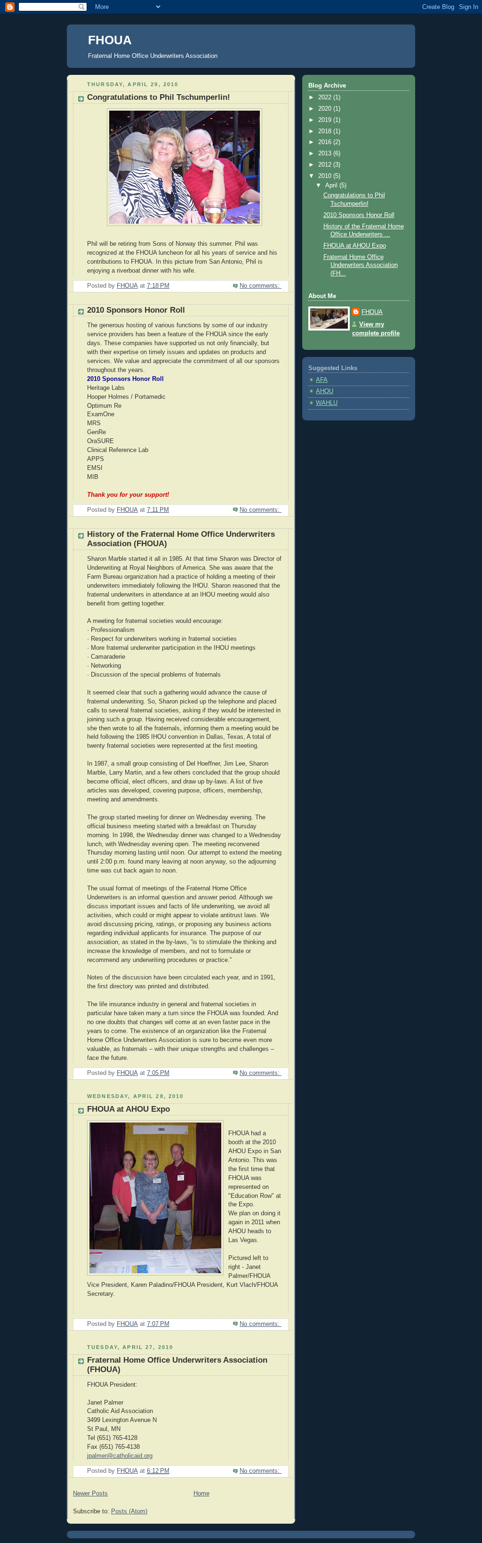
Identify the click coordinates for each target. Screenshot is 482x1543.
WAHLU (326, 403)
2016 (325, 142)
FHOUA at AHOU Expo (128, 1109)
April (332, 185)
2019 (325, 120)
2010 (325, 176)
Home (201, 1493)
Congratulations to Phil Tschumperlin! (158, 97)
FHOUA (110, 40)
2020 (325, 108)
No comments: (260, 286)
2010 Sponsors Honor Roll (136, 310)
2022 (325, 97)
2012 (325, 165)
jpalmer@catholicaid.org (120, 1456)
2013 (325, 153)
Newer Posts (90, 1493)
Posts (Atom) (129, 1511)
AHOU (324, 391)
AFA (322, 380)
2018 (325, 131)
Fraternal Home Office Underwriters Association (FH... (360, 265)
